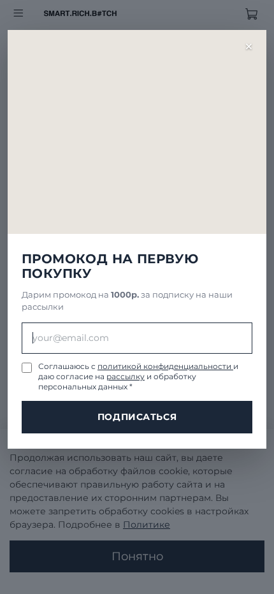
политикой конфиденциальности (165, 366)
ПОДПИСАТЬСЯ (137, 417)
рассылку (125, 376)
